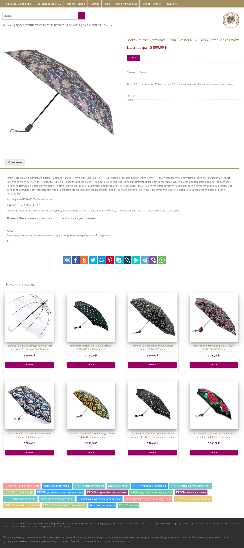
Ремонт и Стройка (126, 3)
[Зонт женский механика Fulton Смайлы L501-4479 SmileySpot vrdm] (91, 317)
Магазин (7, 25)
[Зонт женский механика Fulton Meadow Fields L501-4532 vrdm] (214, 317)
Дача (107, 3)
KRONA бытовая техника (89, 485)
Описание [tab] (15, 162)
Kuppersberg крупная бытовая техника (99, 499)
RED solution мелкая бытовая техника (64, 505)
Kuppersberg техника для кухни (192, 499)
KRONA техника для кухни (20, 499)
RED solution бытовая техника (22, 505)
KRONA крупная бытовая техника (106, 492)
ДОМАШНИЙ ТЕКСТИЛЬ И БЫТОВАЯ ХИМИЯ (48, 25)
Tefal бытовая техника (102, 505)
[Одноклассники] (84, 260)
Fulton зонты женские (183, 84)
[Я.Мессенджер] (136, 260)
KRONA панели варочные (191, 492)
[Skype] (119, 260)
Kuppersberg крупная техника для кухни (148, 499)
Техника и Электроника (17, 3)
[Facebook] (76, 260)
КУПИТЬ (135, 58)
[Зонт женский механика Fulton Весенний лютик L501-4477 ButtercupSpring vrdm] (152, 405)
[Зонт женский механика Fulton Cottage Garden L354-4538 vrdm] (152, 317)
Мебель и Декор (76, 3)
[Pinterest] (110, 260)
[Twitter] (93, 260)
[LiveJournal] (127, 260)
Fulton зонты (162, 84)
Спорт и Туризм (152, 3)
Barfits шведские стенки (56, 485)
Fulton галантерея (143, 84)
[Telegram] (145, 260)
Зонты (108, 25)
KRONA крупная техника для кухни (151, 492)
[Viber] (153, 260)
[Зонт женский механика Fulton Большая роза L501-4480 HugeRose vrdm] (214, 405)
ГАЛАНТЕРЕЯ (92, 25)
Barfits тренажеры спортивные (22, 485)
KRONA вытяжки (118, 485)
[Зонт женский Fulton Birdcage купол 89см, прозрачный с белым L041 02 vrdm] (29, 317)
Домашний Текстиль (49, 3)
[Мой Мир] (102, 260)
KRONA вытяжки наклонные (149, 485)
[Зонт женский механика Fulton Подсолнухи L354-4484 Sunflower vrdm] (91, 405)
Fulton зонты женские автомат (215, 84)
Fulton (130, 100)
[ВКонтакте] (67, 260)
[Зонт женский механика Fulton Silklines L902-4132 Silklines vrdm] (29, 405)
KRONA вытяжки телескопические (190, 485)
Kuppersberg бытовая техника (57, 499)
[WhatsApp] (162, 260)
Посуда (95, 3)
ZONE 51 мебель (128, 505)
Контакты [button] (172, 3)
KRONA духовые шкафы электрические (60, 492)
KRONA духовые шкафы (19, 492)
